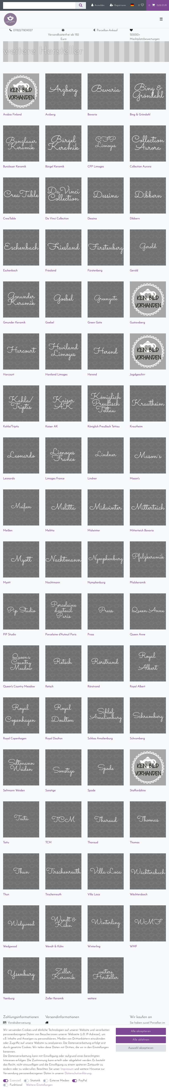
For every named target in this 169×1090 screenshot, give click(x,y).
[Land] (132, 5)
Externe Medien (59, 1080)
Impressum (67, 1069)
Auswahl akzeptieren (140, 1048)
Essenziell (15, 1080)
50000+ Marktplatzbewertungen (145, 37)
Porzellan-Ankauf (107, 30)
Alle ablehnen (141, 1039)
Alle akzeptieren (141, 1031)
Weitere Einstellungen (39, 1084)
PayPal (83, 1080)
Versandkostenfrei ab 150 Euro (63, 37)
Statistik (35, 1080)
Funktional (16, 1084)
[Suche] (80, 5)
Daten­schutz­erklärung (78, 1073)
